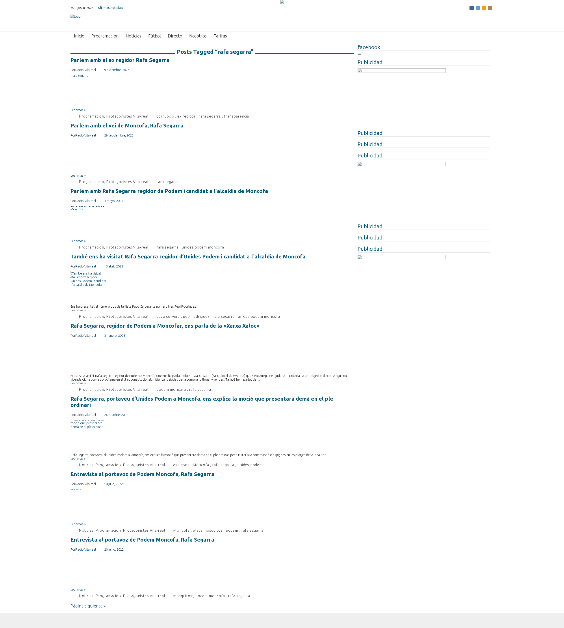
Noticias (133, 35)
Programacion (91, 116)
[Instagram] (490, 7)
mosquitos (182, 596)
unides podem (250, 465)
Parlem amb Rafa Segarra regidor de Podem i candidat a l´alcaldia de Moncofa (169, 191)
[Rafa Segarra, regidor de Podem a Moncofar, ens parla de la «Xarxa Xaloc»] (212, 357)
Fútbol (154, 35)
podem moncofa (171, 389)
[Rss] (484, 7)
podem (232, 530)
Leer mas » (78, 110)
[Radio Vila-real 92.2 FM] (75, 21)
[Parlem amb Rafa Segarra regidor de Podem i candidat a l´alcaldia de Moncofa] (212, 222)
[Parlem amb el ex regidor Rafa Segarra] (212, 91)
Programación (105, 35)
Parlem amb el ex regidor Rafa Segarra (119, 60)
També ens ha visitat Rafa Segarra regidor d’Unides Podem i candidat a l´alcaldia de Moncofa (188, 257)
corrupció (165, 116)
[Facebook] (471, 7)
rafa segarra (210, 116)
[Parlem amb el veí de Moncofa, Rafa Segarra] (212, 157)
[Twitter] (478, 7)
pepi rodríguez (196, 316)
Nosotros (198, 35)
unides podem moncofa (203, 247)
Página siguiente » (88, 605)
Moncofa (201, 465)
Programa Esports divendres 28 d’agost (153, 7)
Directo (175, 35)
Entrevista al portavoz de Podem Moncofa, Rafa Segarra (142, 474)
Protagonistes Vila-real (127, 116)
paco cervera (168, 316)
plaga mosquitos (208, 530)
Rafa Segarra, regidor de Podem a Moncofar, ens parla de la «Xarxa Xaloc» (165, 326)
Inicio (79, 35)
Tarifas (220, 35)
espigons (181, 465)
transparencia (236, 116)
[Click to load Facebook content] (359, 54)
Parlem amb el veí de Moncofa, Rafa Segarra (127, 126)
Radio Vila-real (85, 70)
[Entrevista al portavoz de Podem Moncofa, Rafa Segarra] (212, 505)
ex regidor (186, 116)
